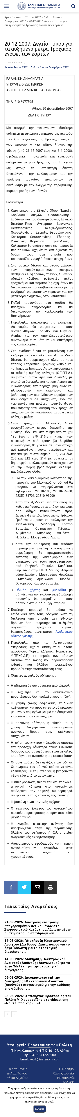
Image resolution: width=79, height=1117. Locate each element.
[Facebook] (11, 887)
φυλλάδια (59, 590)
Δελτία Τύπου (17, 1073)
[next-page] (14, 1014)
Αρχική (8, 17)
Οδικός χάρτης (28, 590)
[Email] (37, 887)
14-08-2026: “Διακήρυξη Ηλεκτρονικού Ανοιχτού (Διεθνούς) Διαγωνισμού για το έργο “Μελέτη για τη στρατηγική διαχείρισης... (37, 946)
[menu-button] (6, 6)
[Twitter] (24, 887)
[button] (73, 6)
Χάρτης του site (64, 1073)
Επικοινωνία (66, 1078)
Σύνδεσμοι (67, 1069)
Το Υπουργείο (17, 1069)
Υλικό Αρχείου (17, 1078)
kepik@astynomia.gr (44, 1059)
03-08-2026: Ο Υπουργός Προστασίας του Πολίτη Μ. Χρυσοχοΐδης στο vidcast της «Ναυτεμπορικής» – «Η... (37, 999)
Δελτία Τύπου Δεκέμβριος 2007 (49, 67)
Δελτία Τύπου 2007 (28, 17)
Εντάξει (39, 1108)
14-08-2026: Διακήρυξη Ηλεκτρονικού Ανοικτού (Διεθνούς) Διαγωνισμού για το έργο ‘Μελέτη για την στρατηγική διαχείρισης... (37, 964)
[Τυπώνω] (50, 887)
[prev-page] (7, 1014)
